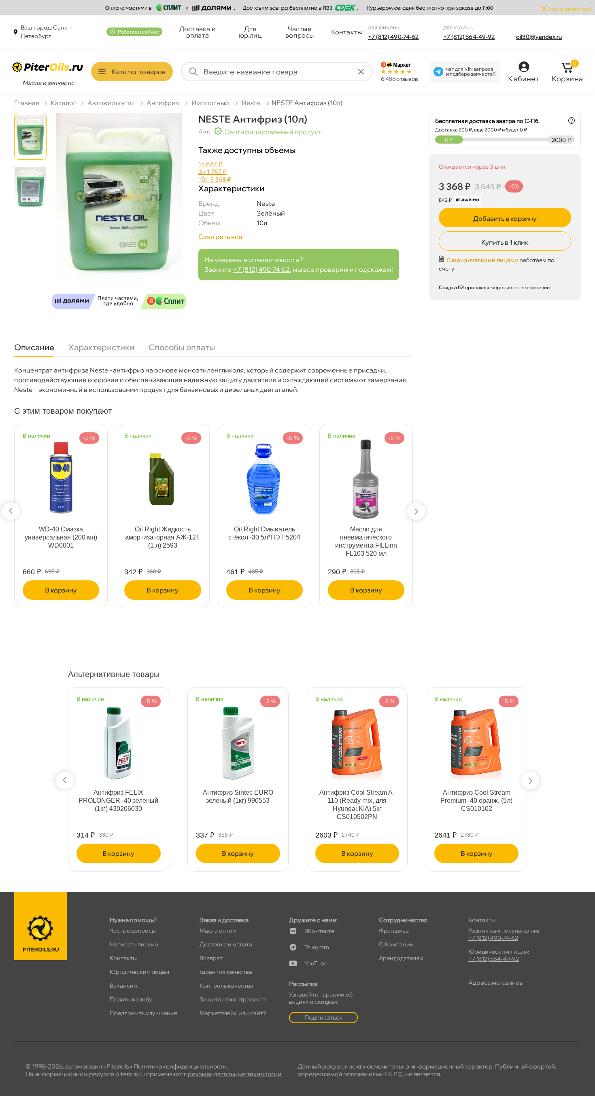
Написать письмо (134, 944)
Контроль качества (226, 985)
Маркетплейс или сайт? (233, 1013)
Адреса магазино (495, 982)
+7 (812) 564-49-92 (469, 37)
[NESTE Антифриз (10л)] (118, 214)
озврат (211, 958)
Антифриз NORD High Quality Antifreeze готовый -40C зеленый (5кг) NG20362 (492, 804)
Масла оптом (218, 930)
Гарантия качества (226, 971)
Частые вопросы (299, 32)
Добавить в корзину (505, 218)
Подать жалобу (131, 999)
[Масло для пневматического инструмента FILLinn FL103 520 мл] (294, 475)
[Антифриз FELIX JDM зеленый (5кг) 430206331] (372, 738)
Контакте (319, 931)
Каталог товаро (139, 72)
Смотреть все (220, 237)
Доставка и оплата (197, 32)
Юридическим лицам (139, 971)
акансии (123, 985)
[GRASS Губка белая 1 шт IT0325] (395, 473)
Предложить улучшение (143, 1013)
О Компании (396, 944)
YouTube (315, 963)
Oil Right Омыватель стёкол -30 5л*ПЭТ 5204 (192, 533)
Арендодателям (401, 958)
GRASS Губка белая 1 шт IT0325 (396, 533)
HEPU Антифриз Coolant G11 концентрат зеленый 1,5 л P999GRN (253, 800)
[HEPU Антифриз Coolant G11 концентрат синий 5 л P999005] (134, 738)
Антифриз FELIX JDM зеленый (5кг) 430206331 (373, 796)
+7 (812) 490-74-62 (393, 37)
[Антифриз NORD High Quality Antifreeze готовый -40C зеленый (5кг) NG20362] (492, 738)
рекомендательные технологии (234, 1074)
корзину (91, 590)
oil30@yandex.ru (539, 37)
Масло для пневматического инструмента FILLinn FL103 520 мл (294, 541)
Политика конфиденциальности (180, 1066)
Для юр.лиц (250, 32)
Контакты (346, 32)
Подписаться (323, 1017)
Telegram (316, 947)
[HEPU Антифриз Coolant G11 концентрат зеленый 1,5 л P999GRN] (253, 738)
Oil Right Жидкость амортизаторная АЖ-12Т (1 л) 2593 (90, 537)
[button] (11, 511)
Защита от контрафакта (233, 999)
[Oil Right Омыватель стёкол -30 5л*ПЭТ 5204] (192, 475)
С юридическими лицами (482, 260)
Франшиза (394, 930)
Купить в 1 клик (505, 242)
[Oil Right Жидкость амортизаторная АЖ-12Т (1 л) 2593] (90, 475)
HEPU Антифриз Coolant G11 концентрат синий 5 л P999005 (134, 800)
